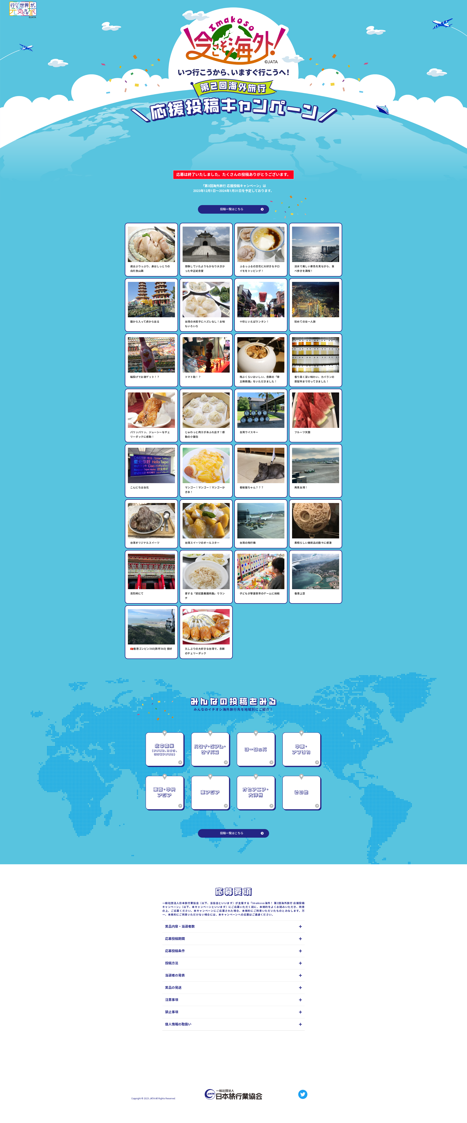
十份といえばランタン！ (254, 321)
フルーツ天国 (302, 432)
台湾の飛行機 (248, 542)
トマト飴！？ (193, 376)
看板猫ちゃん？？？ (252, 487)
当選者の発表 (175, 975)
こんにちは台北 (139, 487)
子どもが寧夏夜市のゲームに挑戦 (260, 593)
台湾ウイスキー (249, 432)
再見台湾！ (301, 487)
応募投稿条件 (175, 951)
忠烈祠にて (137, 593)
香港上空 (299, 593)
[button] (233, 926)
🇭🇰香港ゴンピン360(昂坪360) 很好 (151, 648)
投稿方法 (171, 963)
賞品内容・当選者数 (180, 926)
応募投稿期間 (175, 939)
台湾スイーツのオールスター (202, 542)
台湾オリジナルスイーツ (145, 542)
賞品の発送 (173, 987)
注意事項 (171, 1000)
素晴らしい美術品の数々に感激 (313, 542)
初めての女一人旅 (305, 321)
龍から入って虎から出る (144, 321)
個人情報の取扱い (178, 1024)
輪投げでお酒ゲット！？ (145, 376)
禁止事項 (171, 1012)
